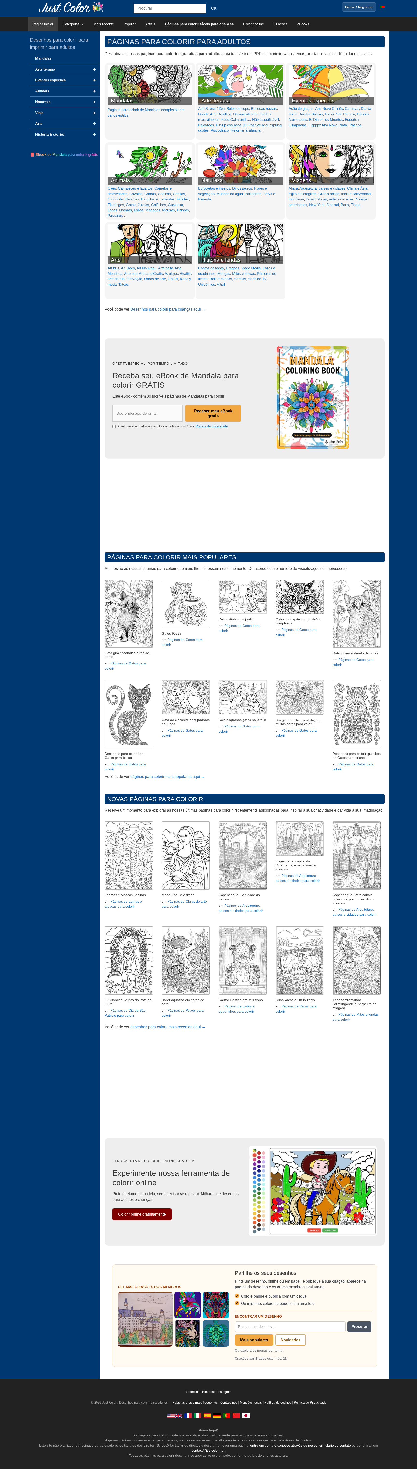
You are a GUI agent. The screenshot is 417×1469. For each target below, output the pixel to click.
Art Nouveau (146, 268)
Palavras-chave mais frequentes (195, 1402)
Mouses (168, 210)
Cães (112, 188)
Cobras (150, 194)
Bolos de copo (238, 109)
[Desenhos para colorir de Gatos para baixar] (129, 747)
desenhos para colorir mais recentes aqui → (168, 1027)
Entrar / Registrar (359, 7)
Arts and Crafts (151, 273)
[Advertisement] (245, 504)
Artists (150, 24)
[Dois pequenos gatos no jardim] (243, 713)
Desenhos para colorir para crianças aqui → (168, 309)
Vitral (221, 284)
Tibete (355, 205)
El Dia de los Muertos (326, 119)
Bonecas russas (264, 109)
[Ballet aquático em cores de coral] (186, 993)
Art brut (113, 268)
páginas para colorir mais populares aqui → (167, 777)
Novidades (290, 1340)
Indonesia (296, 199)
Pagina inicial (42, 24)
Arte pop (130, 273)
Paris (345, 205)
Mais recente (103, 24)
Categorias (71, 24)
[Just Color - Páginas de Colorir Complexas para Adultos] (226, 1415)
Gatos (131, 205)
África (293, 188)
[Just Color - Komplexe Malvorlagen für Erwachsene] (217, 1415)
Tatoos (123, 284)
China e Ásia (357, 188)
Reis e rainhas (220, 279)
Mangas (223, 273)
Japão (310, 199)
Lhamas (125, 210)
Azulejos (171, 273)
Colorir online (253, 24)
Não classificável (265, 119)
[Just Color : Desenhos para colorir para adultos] (72, 7)
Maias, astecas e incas (335, 199)
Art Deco (128, 268)
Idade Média (251, 268)
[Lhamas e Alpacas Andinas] (129, 888)
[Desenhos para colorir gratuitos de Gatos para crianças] (357, 747)
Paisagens (253, 194)
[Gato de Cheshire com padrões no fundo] (186, 713)
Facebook (193, 1392)
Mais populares (254, 1340)
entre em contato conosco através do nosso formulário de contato (300, 1445)
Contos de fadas (211, 268)
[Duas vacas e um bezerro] (300, 993)
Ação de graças (301, 109)
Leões (112, 210)
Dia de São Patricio (340, 114)
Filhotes (183, 199)
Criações (280, 24)
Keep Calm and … (235, 119)
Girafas (143, 205)
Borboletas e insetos (214, 188)
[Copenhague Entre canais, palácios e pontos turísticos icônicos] (357, 888)
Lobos (139, 210)
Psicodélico (220, 130)
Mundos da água (229, 194)
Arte (116, 260)
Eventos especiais (313, 101)
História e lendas (221, 260)
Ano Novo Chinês (329, 109)
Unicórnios (206, 284)
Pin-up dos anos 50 (231, 125)
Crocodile (115, 199)
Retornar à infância (245, 130)
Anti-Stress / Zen (211, 109)
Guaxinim (175, 205)
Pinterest (209, 1392)
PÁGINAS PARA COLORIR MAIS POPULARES (171, 557)
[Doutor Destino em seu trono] (243, 993)
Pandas (183, 210)
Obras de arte (155, 279)
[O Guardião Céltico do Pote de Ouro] (129, 993)
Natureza (212, 180)
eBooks (303, 24)
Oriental (333, 205)
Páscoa (355, 125)
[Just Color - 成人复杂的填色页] (236, 1415)
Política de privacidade (212, 426)
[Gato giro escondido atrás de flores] (129, 646)
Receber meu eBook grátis (213, 413)
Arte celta (165, 268)
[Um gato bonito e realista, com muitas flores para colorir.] (300, 713)
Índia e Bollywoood (356, 194)
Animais (120, 180)
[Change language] (382, 7)
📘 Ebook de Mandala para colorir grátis (64, 154)
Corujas (179, 194)
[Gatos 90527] (186, 627)
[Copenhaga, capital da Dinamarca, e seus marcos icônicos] (300, 854)
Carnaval (352, 109)
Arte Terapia (216, 101)
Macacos (153, 210)
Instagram (224, 1392)
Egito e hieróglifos (302, 194)
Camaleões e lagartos (135, 188)
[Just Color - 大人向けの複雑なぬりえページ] (246, 1415)
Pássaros (115, 216)
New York (317, 205)
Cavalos (135, 194)
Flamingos (116, 205)
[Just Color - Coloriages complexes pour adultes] (188, 1415)
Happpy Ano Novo (323, 125)
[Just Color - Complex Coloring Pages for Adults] (174, 1415)
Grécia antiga (328, 194)
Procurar (359, 1327)
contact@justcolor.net (208, 1450)
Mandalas (122, 101)
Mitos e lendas (243, 273)
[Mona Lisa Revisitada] (186, 888)
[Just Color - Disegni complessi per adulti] (197, 1415)
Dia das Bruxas (311, 114)
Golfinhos (158, 205)
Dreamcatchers (245, 114)
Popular (130, 24)
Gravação (134, 279)
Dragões (232, 268)
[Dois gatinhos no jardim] (243, 613)
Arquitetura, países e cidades (322, 188)
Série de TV (257, 279)
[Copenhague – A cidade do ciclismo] (243, 888)
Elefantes (132, 199)
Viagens (301, 180)
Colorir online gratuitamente (142, 1214)
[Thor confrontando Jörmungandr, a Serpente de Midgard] (357, 993)
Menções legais (251, 1402)
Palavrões (206, 125)
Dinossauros (242, 188)
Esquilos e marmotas (158, 199)
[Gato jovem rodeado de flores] (357, 646)
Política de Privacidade (310, 1402)
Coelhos (164, 194)
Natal (343, 125)
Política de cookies (277, 1402)
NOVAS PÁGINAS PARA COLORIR (155, 799)
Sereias (240, 279)
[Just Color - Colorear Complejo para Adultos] (207, 1415)
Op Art (173, 279)
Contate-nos (228, 1402)
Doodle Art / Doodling (214, 114)
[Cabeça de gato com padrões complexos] (300, 613)
